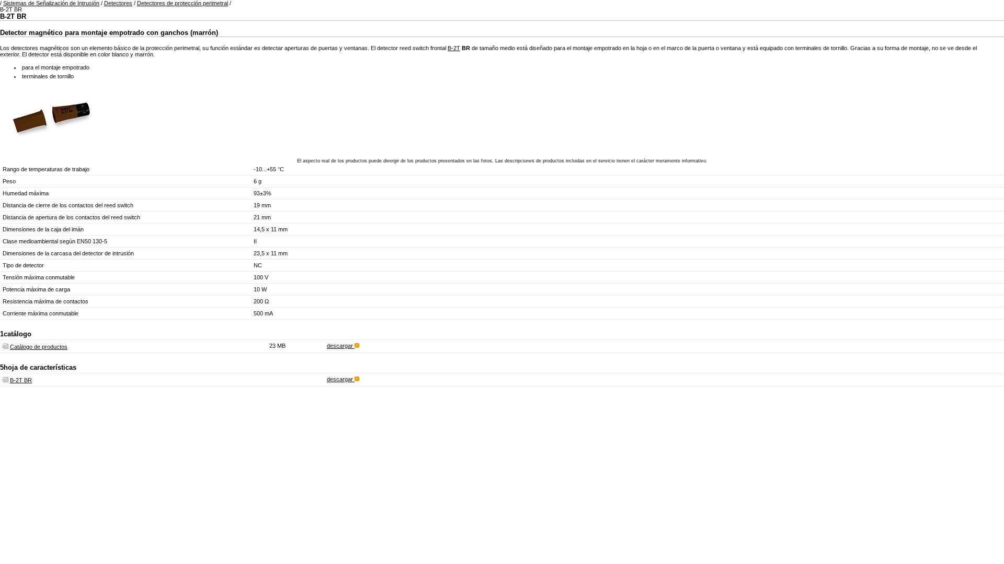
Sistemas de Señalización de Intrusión (51, 3)
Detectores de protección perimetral (182, 3)
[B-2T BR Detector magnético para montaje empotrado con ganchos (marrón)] (52, 146)
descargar (341, 346)
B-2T (454, 48)
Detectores (118, 3)
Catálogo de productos (38, 347)
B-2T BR (21, 380)
